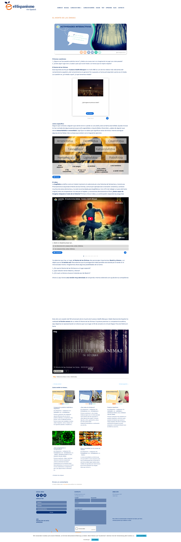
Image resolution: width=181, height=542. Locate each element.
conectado (65, 484)
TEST (103, 7)
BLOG (114, 7)
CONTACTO (121, 7)
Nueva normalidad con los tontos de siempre (90, 449)
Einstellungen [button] (87, 539)
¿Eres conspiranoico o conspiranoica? (60, 448)
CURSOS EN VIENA (75, 7)
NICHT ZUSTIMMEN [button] (141, 535)
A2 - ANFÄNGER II (118, 411)
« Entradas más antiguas (58, 475)
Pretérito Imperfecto (112, 407)
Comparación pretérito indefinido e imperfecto (63, 408)
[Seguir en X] (41, 495)
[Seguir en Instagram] (44, 495)
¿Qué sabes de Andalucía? (88, 407)
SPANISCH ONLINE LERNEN (60, 456)
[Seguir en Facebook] (37, 495)
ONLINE (98, 7)
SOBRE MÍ (60, 7)
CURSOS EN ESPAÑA (88, 7)
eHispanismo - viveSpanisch (62, 410)
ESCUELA (66, 7)
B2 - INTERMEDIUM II (66, 452)
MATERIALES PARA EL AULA (65, 454)
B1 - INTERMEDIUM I (65, 412)
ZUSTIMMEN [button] (95, 539)
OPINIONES (109, 7)
